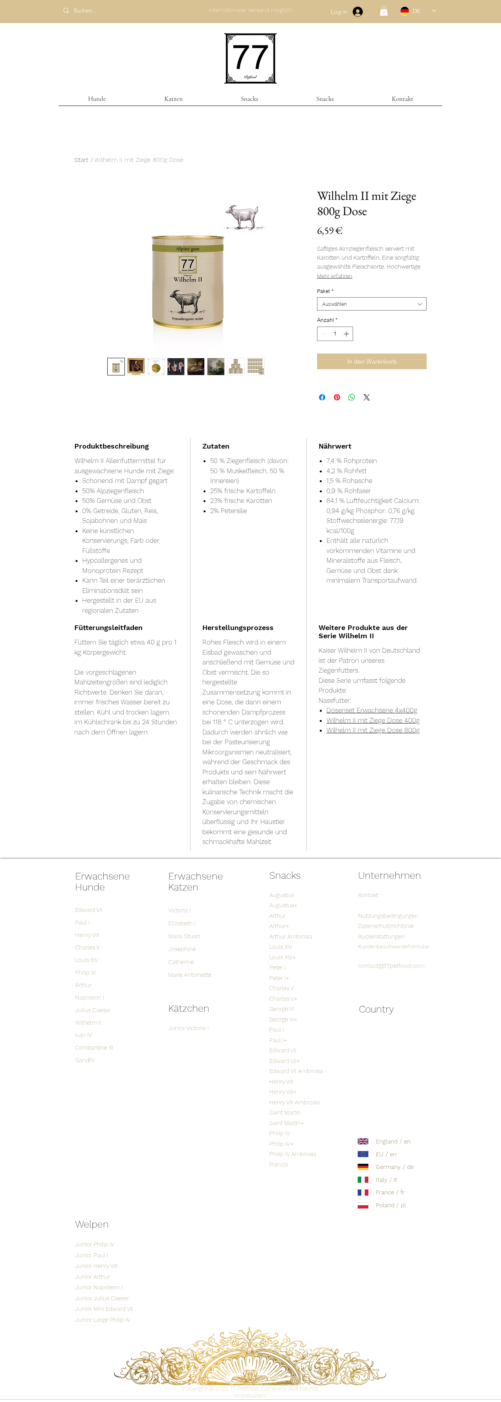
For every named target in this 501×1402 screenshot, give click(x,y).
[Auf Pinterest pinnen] (337, 397)
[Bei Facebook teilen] (322, 397)
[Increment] (347, 334)
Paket (325, 291)
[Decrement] (323, 334)
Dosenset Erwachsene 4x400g (371, 710)
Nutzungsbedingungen (388, 915)
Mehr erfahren (334, 276)
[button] (384, 11)
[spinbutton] (335, 334)
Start (81, 159)
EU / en (386, 1154)
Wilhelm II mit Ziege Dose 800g (373, 730)
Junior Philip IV (94, 1244)
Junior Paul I (91, 1255)
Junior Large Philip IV (102, 1319)
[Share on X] (366, 397)
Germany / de (395, 1166)
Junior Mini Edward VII (104, 1308)
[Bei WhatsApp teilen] (352, 397)
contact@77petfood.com (391, 965)
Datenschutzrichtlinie (386, 926)
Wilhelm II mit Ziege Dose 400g (373, 720)
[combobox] (372, 304)
